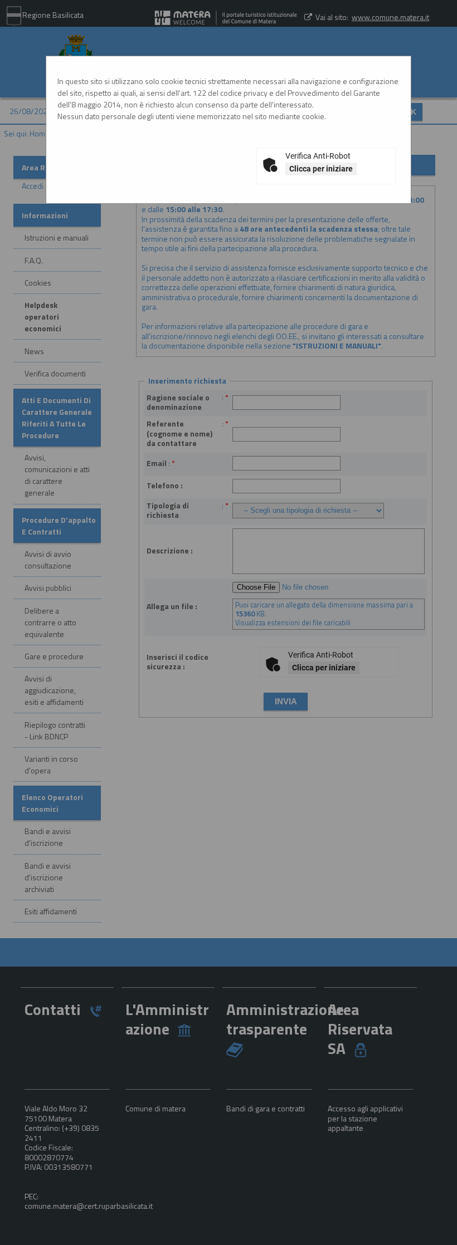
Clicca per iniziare (321, 168)
